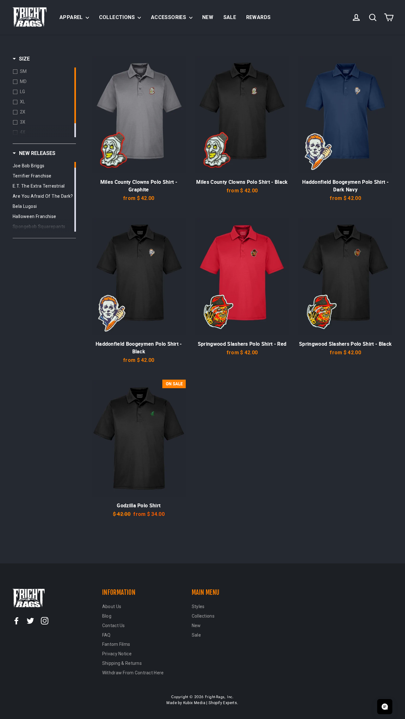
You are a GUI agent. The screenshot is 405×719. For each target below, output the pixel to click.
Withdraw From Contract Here (133, 672)
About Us (111, 606)
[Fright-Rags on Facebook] (16, 620)
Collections (117, 17)
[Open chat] (384, 706)
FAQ (106, 635)
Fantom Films (116, 644)
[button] (21, 59)
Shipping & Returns (122, 663)
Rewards (258, 17)
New (207, 17)
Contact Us (113, 625)
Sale (229, 17)
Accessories (169, 17)
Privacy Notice (117, 653)
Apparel (71, 17)
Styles (198, 606)
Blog (106, 616)
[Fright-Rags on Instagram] (44, 620)
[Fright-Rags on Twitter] (30, 620)
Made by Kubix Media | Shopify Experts (201, 703)
